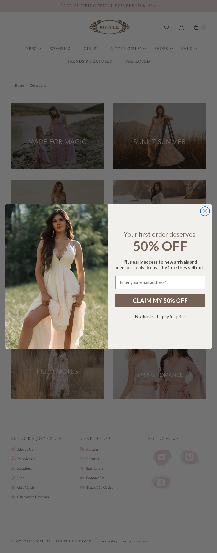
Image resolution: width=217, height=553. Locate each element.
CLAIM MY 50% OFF (160, 300)
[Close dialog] (205, 211)
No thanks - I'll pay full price (160, 316)
